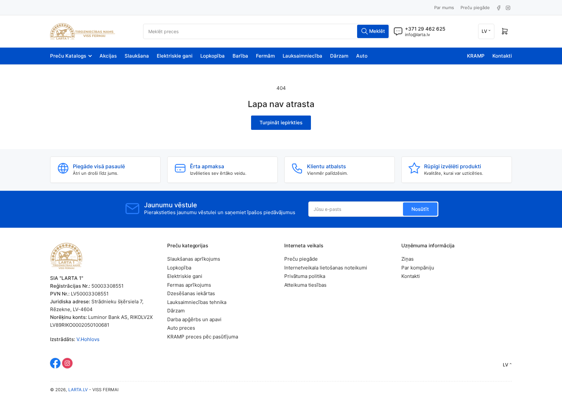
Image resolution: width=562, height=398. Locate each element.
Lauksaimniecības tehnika (196, 302)
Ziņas (407, 259)
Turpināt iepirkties (281, 122)
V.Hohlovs (88, 339)
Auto (362, 56)
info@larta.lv (417, 34)
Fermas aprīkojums (189, 285)
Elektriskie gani (175, 56)
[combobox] (266, 31)
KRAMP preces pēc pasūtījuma (202, 337)
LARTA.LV (78, 389)
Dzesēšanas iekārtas (191, 293)
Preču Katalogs (68, 56)
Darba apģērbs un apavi (194, 319)
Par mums (444, 7)
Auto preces (181, 328)
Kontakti (502, 56)
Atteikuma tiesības (305, 285)
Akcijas (108, 56)
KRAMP (476, 56)
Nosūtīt (420, 209)
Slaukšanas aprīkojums (193, 259)
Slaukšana (137, 56)
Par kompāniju (417, 268)
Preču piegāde (475, 7)
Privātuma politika (304, 276)
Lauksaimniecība (302, 56)
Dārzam (339, 56)
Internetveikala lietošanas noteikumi (325, 268)
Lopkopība (212, 56)
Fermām (265, 56)
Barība (240, 56)
